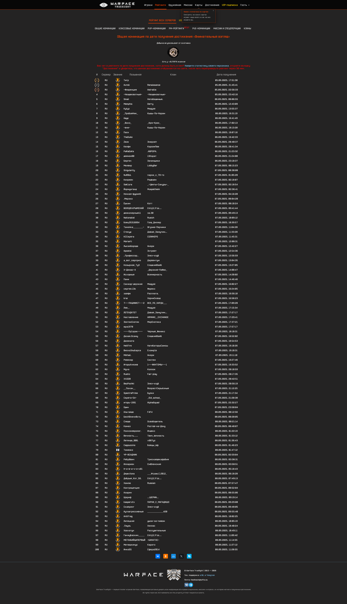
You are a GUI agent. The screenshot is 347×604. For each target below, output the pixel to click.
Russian (151, 483)
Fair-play (152, 374)
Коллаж (151, 369)
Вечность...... (131, 435)
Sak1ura (128, 184)
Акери (150, 246)
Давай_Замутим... (157, 231)
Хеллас (151, 525)
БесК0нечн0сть (132, 416)
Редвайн (152, 179)
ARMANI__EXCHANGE (157, 317)
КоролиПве (153, 146)
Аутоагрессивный (134, 511)
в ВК (202, 575)
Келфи (127, 146)
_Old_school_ (154, 397)
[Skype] (189, 556)
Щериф (127, 497)
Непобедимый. (155, 99)
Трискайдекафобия (158, 459)
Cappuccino (129, 445)
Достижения (212, 5)
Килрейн (128, 179)
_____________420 (157, 511)
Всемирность (154, 274)
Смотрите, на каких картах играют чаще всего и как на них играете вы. (197, 16)
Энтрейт (152, 250)
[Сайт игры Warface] (143, 574)
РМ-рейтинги (179, 28)
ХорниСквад (153, 298)
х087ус (151, 440)
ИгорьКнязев (131, 364)
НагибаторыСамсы (157, 345)
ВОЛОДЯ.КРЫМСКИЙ (134, 208)
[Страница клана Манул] (174, 574)
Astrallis (151, 89)
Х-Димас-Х (130, 269)
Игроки (148, 5)
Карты (198, 5)
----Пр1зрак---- (133, 331)
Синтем (151, 359)
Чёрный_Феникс (156, 331)
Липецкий (129, 521)
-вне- (127, 127)
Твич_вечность (155, 435)
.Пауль (127, 525)
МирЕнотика (154, 322)
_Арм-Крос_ (154, 122)
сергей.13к (130, 288)
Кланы (247, 28)
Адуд (126, 118)
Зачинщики (153, 160)
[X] (181, 556)
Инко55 (128, 549)
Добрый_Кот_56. (133, 478)
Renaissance (153, 85)
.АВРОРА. (152, 151)
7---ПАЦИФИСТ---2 (134, 303)
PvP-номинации (157, 28)
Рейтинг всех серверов (162, 20)
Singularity (129, 170)
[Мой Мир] (173, 556)
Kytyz (127, 108)
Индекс (151, 431)
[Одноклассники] (166, 556)
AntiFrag (128, 516)
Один (126, 407)
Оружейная (174, 5)
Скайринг (129, 506)
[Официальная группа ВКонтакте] (186, 585)
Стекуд (127, 231)
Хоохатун (129, 530)
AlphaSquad (153, 402)
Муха (126, 369)
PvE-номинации (201, 28)
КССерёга (129, 236)
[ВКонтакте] (158, 556)
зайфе (127, 293)
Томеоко (128, 450)
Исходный (129, 274)
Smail (126, 99)
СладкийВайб (154, 265)
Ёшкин (127, 203)
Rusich (150, 217)
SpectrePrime (131, 393)
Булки (150, 393)
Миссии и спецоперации (227, 28)
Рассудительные (156, 530)
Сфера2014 (153, 549)
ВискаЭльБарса (132, 350)
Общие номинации (105, 28)
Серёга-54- (130, 397)
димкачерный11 (132, 213)
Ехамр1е (152, 350)
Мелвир (128, 165)
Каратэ (151, 544)
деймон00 (129, 156)
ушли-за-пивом (156, 521)
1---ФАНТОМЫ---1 (157, 364)
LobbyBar (152, 165)
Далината (129, 341)
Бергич (127, 160)
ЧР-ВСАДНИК (130, 454)
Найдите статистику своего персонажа (207, 65)
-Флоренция (130, 89)
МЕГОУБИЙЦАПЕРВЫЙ (134, 540)
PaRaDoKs (129, 151)
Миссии (188, 5)
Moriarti (128, 241)
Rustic (127, 374)
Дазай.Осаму (131, 336)
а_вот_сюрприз (132, 260)
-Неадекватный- (133, 94)
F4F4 (149, 412)
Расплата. (153, 293)
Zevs (126, 141)
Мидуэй (151, 108)
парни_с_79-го (155, 175)
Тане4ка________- (134, 227)
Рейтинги (160, 5)
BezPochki (129, 383)
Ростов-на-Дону (156, 426)
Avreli (127, 85)
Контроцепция (131, 487)
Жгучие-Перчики (156, 227)
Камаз (127, 426)
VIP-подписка (230, 5)
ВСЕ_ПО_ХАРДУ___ (157, 303)
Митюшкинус (131, 544)
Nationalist (129, 217)
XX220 (127, 378)
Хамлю (127, 483)
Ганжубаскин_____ (134, 535)
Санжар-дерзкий (133, 284)
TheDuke (128, 137)
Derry (150, 104)
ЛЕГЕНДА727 (130, 312)
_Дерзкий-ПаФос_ (157, 269)
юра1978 (128, 326)
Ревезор (128, 359)
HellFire (128, 345)
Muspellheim (153, 189)
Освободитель (155, 421)
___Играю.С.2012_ (157, 473)
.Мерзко (128, 198)
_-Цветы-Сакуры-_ (158, 184)
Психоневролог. (132, 431)
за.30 (150, 213)
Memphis (128, 104)
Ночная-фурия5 (132, 194)
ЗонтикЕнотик (131, 322)
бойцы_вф (152, 445)
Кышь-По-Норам (156, 113)
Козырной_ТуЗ (132, 265)
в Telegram (210, 575)
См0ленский (154, 464)
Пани (126, 279)
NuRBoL (127, 175)
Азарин (128, 492)
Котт (149, 203)
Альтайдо (129, 412)
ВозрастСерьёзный (158, 388)
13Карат (151, 156)
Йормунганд (130, 189)
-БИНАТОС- (153, 540)
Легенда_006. (131, 440)
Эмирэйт (152, 141)
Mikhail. (127, 355)
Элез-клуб (153, 255)
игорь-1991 (130, 402)
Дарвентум (153, 260)
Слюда (127, 421)
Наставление (131, 317)
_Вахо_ (127, 122)
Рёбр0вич (129, 459)
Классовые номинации (131, 28)
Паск (126, 132)
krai (126, 298)
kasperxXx (129, 502)
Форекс (151, 288)
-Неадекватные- (156, 94)
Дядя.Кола (129, 473)
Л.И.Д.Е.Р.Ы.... (154, 208)
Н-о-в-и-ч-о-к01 (133, 468)
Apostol (127, 250)
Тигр (126, 80)
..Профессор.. (131, 255)
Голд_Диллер (154, 222)
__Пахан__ (129, 388)
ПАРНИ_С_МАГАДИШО (158, 502)
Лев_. (126, 307)
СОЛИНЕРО (152, 236)
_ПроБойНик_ (131, 113)
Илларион (129, 464)
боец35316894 (131, 222)
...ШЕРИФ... (153, 497)
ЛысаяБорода (131, 246)
